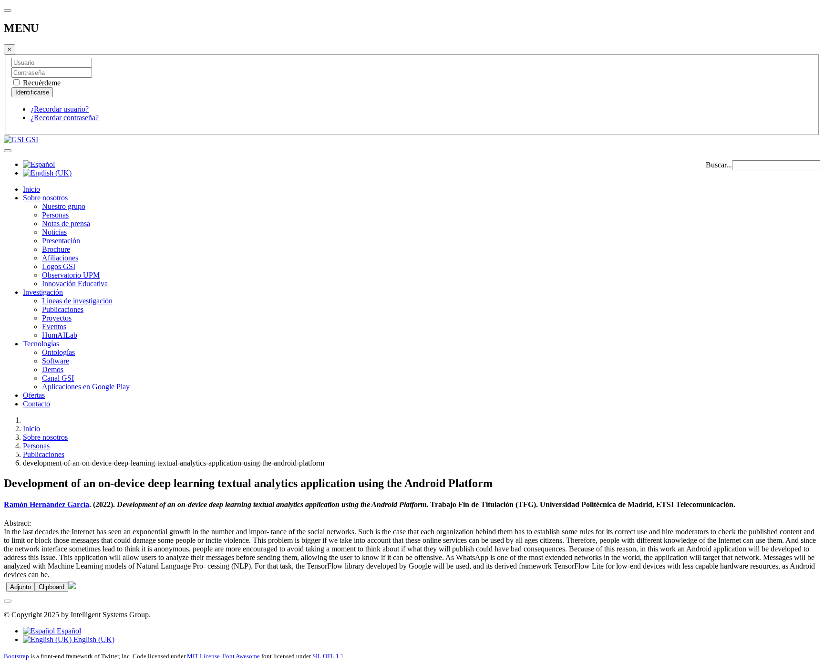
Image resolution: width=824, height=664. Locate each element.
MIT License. (204, 656)
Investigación (43, 292)
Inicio (31, 189)
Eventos (54, 326)
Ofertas (34, 395)
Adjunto (20, 587)
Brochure (56, 249)
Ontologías (58, 352)
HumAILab (59, 335)
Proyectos (57, 318)
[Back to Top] (7, 601)
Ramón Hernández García (46, 504)
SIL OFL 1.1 (328, 656)
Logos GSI (58, 266)
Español (68, 631)
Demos (52, 369)
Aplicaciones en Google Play (86, 387)
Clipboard (51, 587)
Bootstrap (16, 656)
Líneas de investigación (77, 301)
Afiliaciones (60, 258)
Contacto (36, 404)
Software (55, 361)
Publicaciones (62, 309)
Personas (55, 215)
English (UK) (93, 639)
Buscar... (719, 165)
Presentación (61, 241)
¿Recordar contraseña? (65, 118)
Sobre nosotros (45, 198)
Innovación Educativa (75, 284)
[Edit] (72, 586)
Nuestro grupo (63, 206)
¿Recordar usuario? (60, 109)
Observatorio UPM (71, 275)
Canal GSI (58, 378)
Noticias (54, 232)
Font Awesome (241, 656)
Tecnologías (41, 344)
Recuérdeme (41, 83)
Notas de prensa (66, 223)
